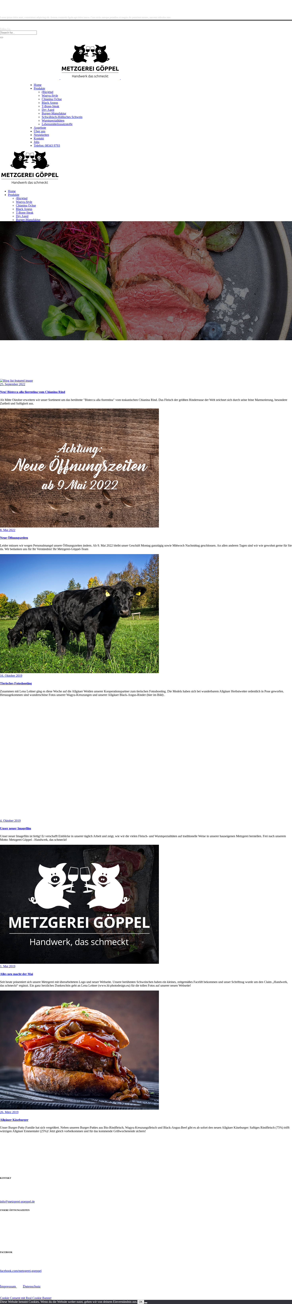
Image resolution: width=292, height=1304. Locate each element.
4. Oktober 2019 (10, 820)
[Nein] (145, 1302)
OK (141, 1301)
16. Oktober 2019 (11, 675)
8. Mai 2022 (7, 530)
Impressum (8, 1286)
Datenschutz (32, 1286)
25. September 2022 (12, 384)
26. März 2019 (9, 1112)
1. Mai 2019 (7, 966)
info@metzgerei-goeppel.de (17, 1201)
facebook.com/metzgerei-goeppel (21, 1270)
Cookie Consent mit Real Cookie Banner (25, 1298)
